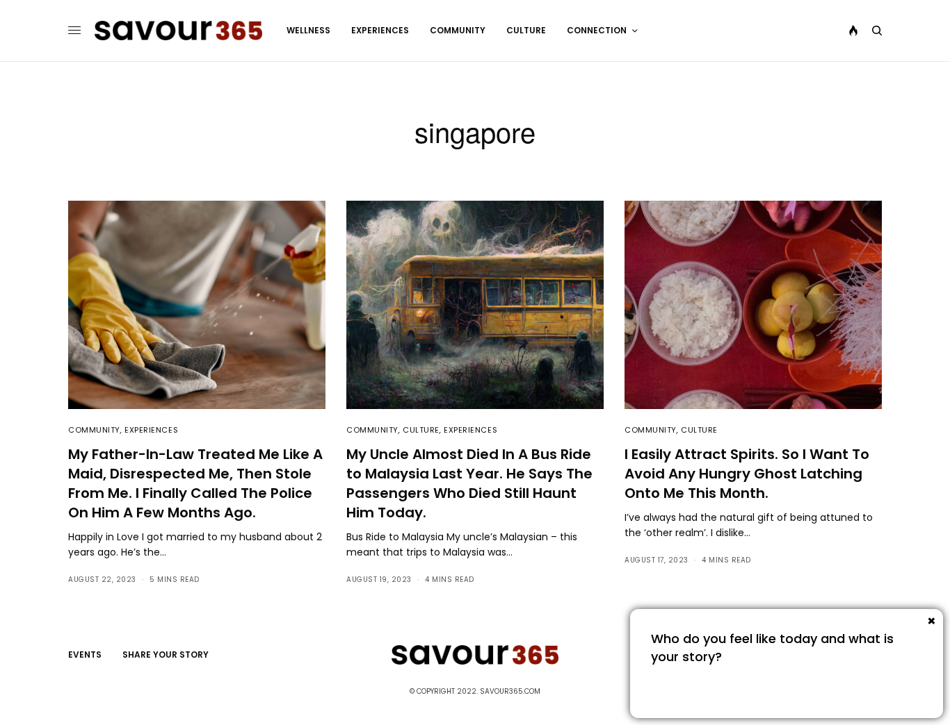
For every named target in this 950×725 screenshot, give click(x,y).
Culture (421, 429)
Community (94, 429)
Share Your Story (165, 654)
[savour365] (178, 30)
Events (85, 654)
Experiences (151, 429)
